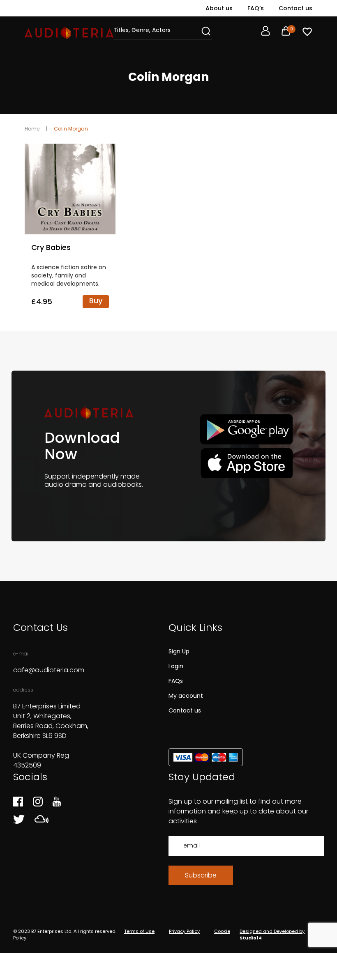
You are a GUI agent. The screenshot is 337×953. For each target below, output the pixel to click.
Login (175, 666)
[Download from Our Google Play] (246, 429)
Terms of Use (139, 931)
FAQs (175, 681)
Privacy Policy (184, 931)
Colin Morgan (71, 128)
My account (185, 696)
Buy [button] (95, 301)
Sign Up (178, 651)
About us (219, 8)
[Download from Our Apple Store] (246, 462)
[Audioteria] (69, 32)
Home (32, 128)
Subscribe (201, 875)
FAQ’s (255, 8)
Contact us (295, 8)
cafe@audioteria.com (48, 670)
